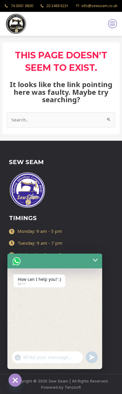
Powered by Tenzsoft (61, 387)
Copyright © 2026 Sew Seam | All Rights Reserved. (61, 381)
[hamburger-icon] (112, 24)
